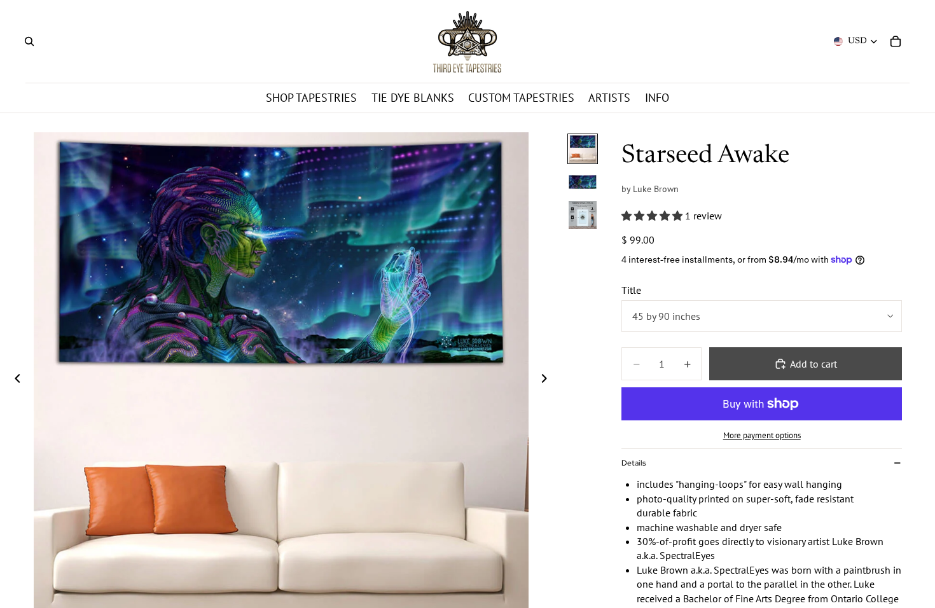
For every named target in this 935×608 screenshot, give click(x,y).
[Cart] (896, 41)
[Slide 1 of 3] (583, 149)
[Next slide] (548, 380)
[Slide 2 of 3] (583, 182)
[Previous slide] (14, 380)
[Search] (29, 41)
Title (631, 290)
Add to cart (813, 363)
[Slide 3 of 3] (583, 215)
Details (633, 463)
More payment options (762, 435)
